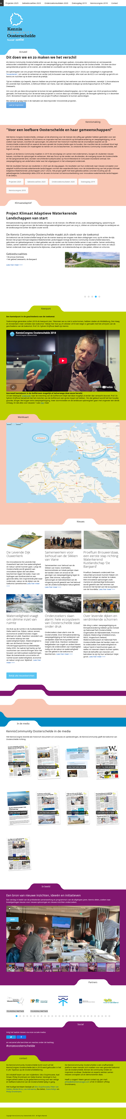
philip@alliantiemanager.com (77, 1082)
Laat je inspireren (16, 105)
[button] (85, 297)
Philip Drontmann (13, 1091)
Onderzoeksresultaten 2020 (63, 182)
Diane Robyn (51, 1089)
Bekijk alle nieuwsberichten (21, 675)
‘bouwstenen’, (12, 74)
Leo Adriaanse (30, 1089)
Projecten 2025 (15, 182)
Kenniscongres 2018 (17, 190)
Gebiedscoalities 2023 (36, 182)
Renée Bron (18, 1089)
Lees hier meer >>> (14, 265)
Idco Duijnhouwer (42, 1086)
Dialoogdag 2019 (88, 182)
